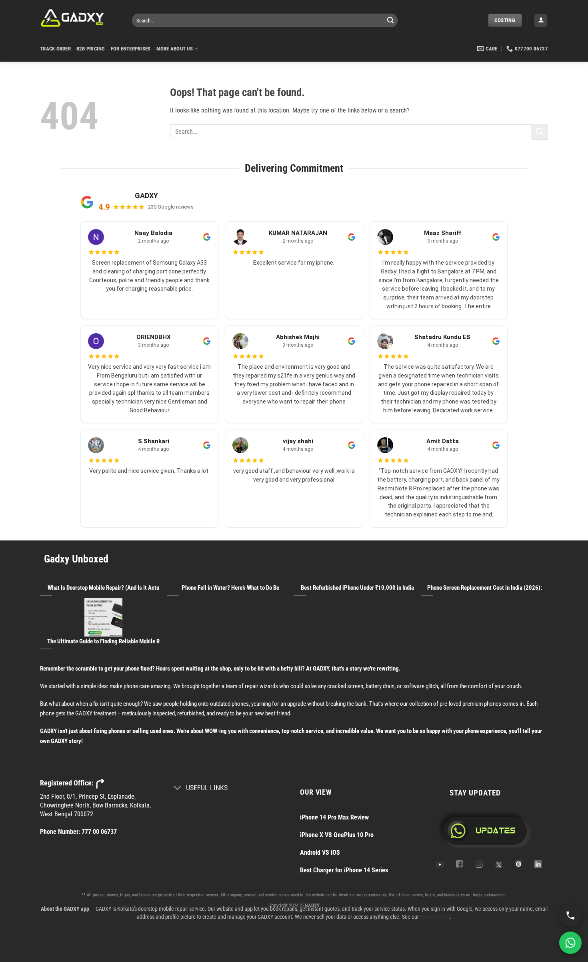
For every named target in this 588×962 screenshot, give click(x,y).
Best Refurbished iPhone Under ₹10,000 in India (357, 587)
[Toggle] (178, 788)
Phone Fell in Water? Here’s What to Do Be (230, 587)
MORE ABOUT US (174, 49)
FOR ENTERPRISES (131, 49)
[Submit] (390, 20)
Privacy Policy (435, 917)
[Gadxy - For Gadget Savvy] (80, 18)
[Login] (540, 20)
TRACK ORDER (55, 49)
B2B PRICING (90, 49)
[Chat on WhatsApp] (570, 943)
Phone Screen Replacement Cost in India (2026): (484, 587)
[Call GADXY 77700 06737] (570, 915)
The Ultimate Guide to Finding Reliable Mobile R (103, 641)
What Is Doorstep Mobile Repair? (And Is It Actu (103, 587)
